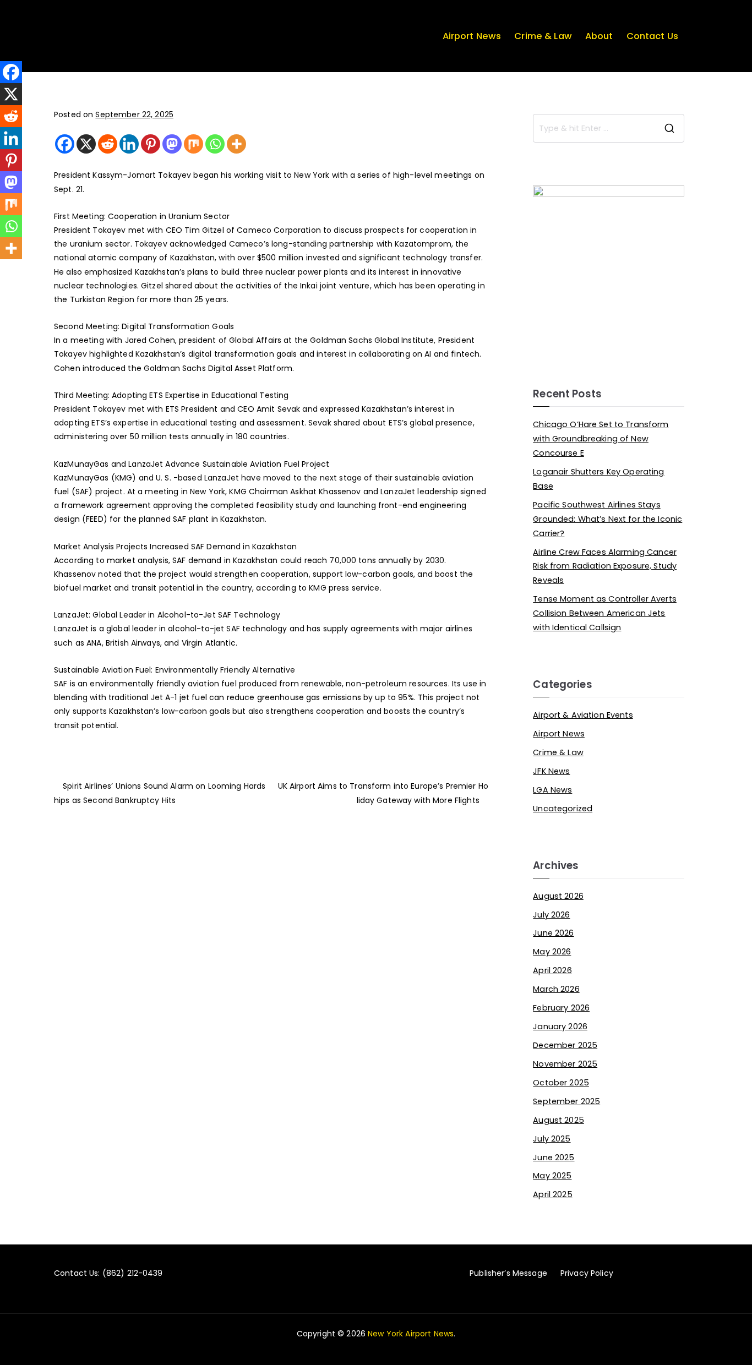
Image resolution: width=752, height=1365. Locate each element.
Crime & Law (543, 36)
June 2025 (553, 1157)
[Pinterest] (150, 144)
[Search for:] (608, 128)
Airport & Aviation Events (583, 714)
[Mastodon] (172, 144)
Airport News (472, 36)
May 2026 (552, 951)
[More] (236, 144)
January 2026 (560, 1026)
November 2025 (565, 1063)
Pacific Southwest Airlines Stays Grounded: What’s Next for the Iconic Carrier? (607, 519)
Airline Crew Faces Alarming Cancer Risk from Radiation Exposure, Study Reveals (605, 566)
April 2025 (552, 1194)
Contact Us (652, 36)
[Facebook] (64, 144)
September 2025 (566, 1101)
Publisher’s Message (508, 1273)
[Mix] (193, 144)
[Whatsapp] (215, 144)
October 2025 (561, 1082)
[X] (86, 144)
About (599, 36)
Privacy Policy (586, 1273)
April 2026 (552, 970)
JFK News (551, 771)
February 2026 (561, 1007)
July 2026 (551, 914)
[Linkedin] (129, 144)
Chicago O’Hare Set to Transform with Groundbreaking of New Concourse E (600, 438)
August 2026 (558, 896)
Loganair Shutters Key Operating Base (598, 479)
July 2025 (551, 1138)
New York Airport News (411, 1333)
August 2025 (558, 1120)
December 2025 (565, 1045)
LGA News (552, 789)
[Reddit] (107, 144)
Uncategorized (562, 808)
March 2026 (556, 989)
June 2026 (553, 932)
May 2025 (552, 1175)
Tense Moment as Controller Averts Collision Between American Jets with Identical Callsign (605, 613)
